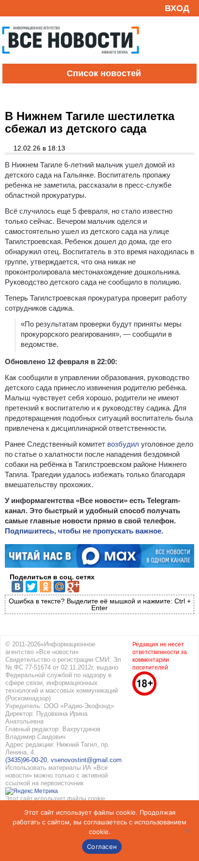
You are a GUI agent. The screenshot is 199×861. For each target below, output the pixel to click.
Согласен (102, 846)
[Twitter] (31, 586)
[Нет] (187, 830)
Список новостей (104, 73)
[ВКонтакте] (17, 586)
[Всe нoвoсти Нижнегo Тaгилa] (70, 61)
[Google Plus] (73, 586)
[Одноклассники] (45, 586)
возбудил (123, 444)
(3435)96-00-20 (26, 760)
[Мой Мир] (59, 586)
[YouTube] (26, 8)
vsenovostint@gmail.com (86, 760)
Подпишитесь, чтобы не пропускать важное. (84, 531)
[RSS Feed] (11, 8)
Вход (177, 8)
